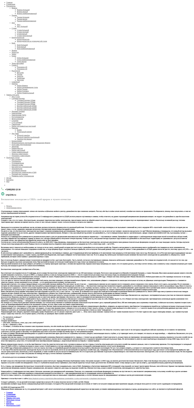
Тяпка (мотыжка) (18, 63)
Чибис (14, 54)
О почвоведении (18, 163)
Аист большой (22, 26)
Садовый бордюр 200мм (26, 104)
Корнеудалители (18, 38)
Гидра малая (22, 62)
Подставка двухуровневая (21, 145)
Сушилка (15, 121)
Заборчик (15, 146)
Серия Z (15, 65)
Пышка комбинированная (26, 21)
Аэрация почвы (17, 165)
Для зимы (15, 134)
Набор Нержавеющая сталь (27, 87)
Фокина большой (23, 10)
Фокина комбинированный (27, 14)
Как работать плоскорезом (22, 167)
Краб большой (22, 45)
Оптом (8, 178)
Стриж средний (23, 32)
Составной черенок (19, 170)
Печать (9, 206)
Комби (19, 130)
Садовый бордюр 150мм (26, 102)
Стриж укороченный (24, 36)
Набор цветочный (18, 150)
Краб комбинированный (26, 49)
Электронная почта (14, 208)
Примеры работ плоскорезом (23, 176)
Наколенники (17, 113)
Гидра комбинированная (26, 60)
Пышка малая (22, 19)
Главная (9, 2)
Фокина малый (22, 12)
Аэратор (20, 76)
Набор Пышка (22, 89)
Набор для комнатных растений (24, 126)
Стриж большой (23, 30)
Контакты (9, 180)
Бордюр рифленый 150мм (27, 108)
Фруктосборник (17, 119)
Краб (13, 43)
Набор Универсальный (25, 93)
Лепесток (15, 52)
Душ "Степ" (16, 97)
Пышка (14, 15)
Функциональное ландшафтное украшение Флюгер (31, 143)
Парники (15, 128)
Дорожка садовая (18, 111)
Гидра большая (23, 58)
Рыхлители (16, 71)
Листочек (20, 80)
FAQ (7, 182)
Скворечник (16, 124)
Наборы (15, 84)
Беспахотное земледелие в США (24, 172)
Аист (13, 23)
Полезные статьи (13, 158)
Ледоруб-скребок (23, 135)
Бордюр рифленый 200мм (27, 110)
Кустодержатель (18, 117)
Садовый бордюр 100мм (26, 100)
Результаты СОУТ (13, 405)
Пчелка (19, 74)
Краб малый (21, 47)
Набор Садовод (23, 91)
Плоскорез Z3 (22, 69)
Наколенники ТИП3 (19, 115)
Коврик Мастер (17, 148)
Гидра (14, 56)
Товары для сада (12, 95)
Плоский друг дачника (20, 174)
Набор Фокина (22, 86)
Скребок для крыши (24, 139)
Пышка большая (23, 17)
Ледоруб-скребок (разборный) (28, 137)
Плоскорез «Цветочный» (21, 156)
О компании (10, 4)
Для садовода (17, 159)
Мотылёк (20, 73)
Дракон (14, 50)
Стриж (14, 28)
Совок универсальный (20, 152)
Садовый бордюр (18, 98)
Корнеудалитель (23, 39)
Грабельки (21, 78)
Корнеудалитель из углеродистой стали (32, 41)
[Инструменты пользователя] (2, 203)
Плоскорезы (11, 6)
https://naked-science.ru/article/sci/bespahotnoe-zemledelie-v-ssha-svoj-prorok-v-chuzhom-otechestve (67, 379)
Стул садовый (17, 122)
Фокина (14, 8)
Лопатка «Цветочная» (20, 154)
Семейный (16, 82)
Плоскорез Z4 (22, 67)
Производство (17, 169)
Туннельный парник (24, 132)
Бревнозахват (17, 141)
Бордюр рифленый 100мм (27, 106)
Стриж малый (22, 34)
